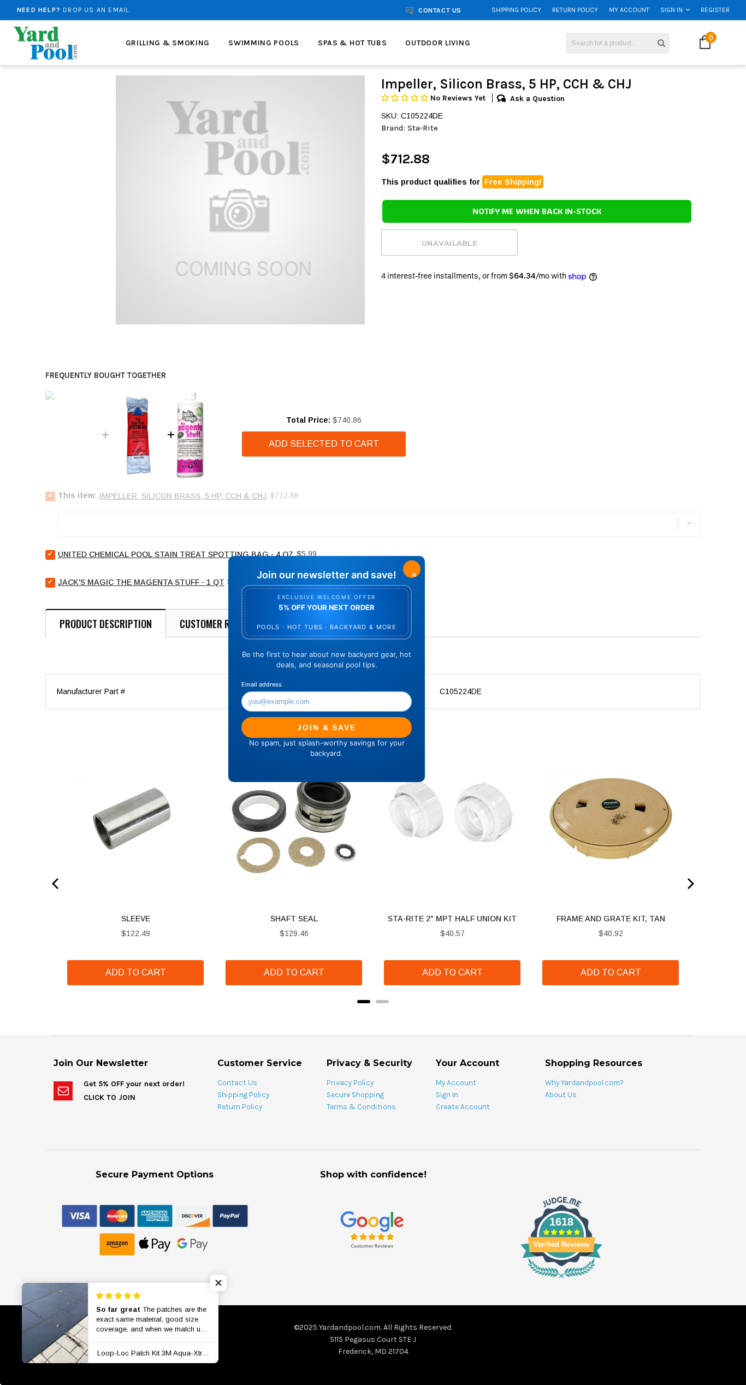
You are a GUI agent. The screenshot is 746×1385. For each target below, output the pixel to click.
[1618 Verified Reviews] (373, 1280)
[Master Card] (117, 1215)
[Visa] (79, 1215)
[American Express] (155, 1215)
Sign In (671, 10)
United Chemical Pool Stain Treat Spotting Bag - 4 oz (176, 554)
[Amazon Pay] (117, 1243)
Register (715, 10)
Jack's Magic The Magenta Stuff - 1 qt (141, 582)
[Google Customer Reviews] (372, 1229)
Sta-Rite (422, 128)
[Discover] (192, 1215)
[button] (405, 98)
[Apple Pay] (155, 1243)
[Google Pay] (192, 1243)
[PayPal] (230, 1215)
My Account (629, 10)
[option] (141, 9)
